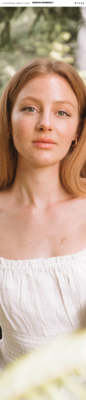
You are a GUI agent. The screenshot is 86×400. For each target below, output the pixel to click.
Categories (8, 3)
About (20, 3)
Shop (27, 3)
